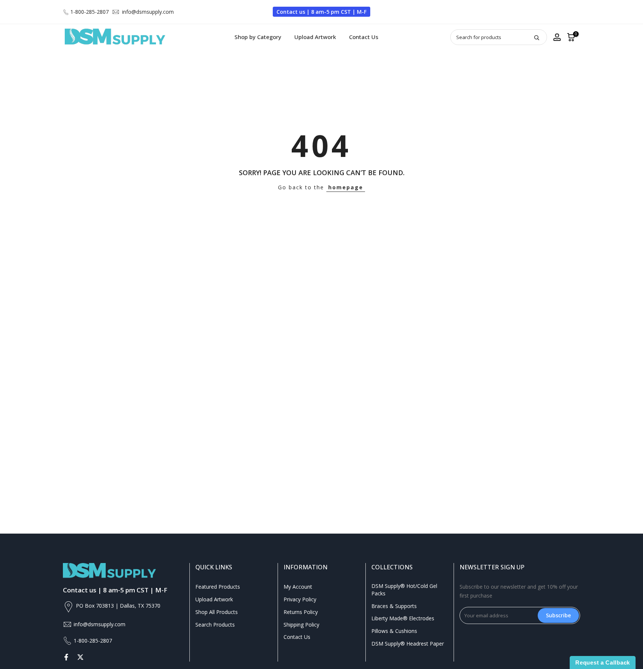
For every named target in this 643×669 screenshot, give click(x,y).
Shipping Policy (301, 624)
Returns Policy (301, 611)
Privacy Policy (300, 599)
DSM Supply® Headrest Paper (407, 643)
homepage (345, 187)
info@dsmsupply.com (148, 11)
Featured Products (217, 586)
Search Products (215, 624)
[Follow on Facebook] (66, 657)
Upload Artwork (315, 37)
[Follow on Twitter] (80, 657)
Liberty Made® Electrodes (402, 618)
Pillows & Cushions (394, 630)
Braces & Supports (394, 606)
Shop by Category (257, 37)
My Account (298, 586)
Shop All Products (216, 611)
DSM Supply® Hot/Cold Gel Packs (404, 589)
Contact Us (363, 37)
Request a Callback (602, 662)
